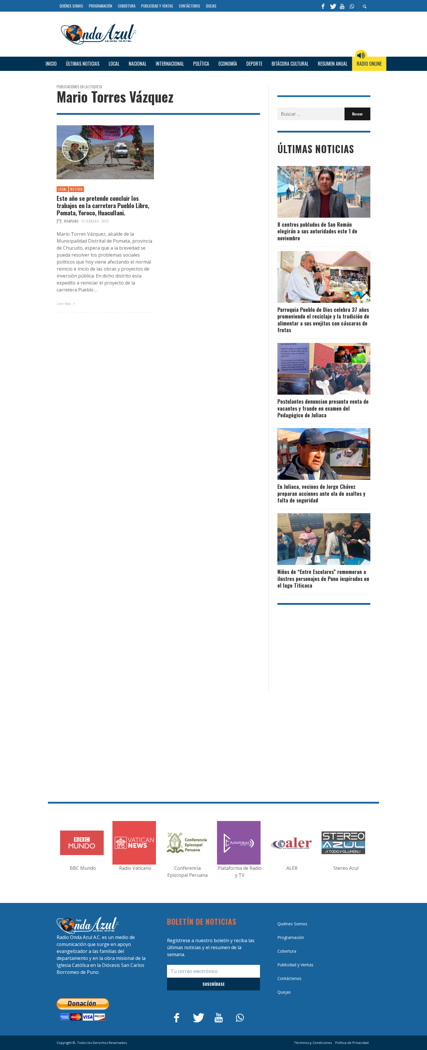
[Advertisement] (255, 33)
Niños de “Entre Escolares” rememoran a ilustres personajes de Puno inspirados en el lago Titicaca (323, 578)
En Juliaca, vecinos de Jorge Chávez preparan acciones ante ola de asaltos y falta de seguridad (321, 493)
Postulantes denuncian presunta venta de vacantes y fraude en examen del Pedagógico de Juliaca (323, 408)
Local (62, 189)
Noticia (76, 189)
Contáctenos (289, 978)
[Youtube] (342, 6)
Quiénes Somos (292, 923)
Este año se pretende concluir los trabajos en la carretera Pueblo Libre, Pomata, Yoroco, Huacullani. (103, 205)
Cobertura (286, 951)
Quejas (284, 992)
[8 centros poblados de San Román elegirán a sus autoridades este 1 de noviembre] (314, 191)
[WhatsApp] (351, 6)
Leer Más (64, 303)
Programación (290, 937)
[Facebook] (323, 6)
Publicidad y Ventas (295, 964)
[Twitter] (332, 6)
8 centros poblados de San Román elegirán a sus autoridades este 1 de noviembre (317, 231)
